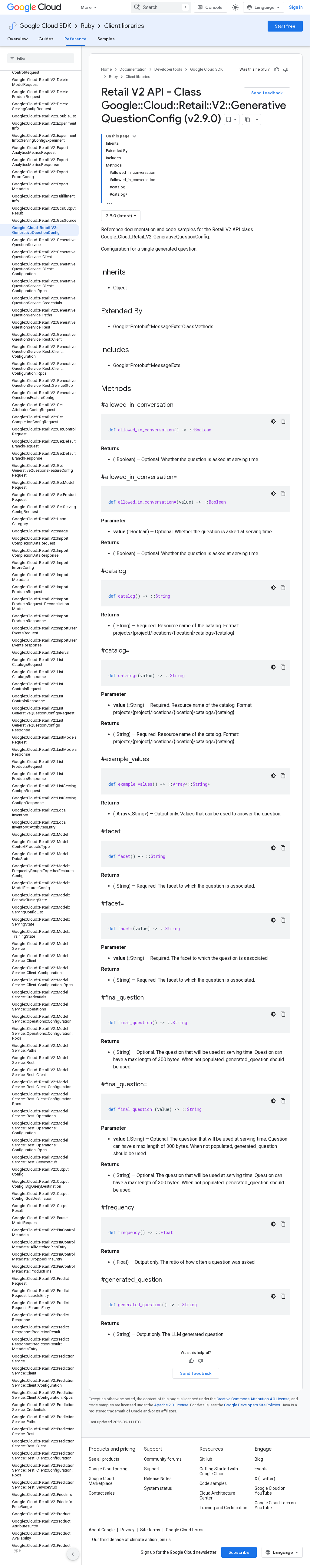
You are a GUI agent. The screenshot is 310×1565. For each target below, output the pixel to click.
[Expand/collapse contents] (134, 136)
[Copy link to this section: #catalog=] (135, 651)
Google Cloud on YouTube (270, 1491)
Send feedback (267, 93)
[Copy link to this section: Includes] (135, 350)
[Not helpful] (285, 69)
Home (106, 69)
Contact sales (102, 1493)
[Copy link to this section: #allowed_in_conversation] (179, 405)
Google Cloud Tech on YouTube (275, 1505)
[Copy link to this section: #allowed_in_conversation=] (183, 477)
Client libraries (124, 26)
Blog (259, 1459)
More (86, 7)
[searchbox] (40, 58)
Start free (285, 26)
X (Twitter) (265, 1478)
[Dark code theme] (273, 421)
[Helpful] (276, 69)
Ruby (87, 26)
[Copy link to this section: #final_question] (150, 998)
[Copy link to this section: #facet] (126, 831)
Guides (46, 39)
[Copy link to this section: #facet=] (130, 904)
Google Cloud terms (184, 1529)
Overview (17, 39)
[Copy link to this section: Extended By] (148, 311)
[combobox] (161, 7)
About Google (102, 1529)
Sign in (296, 7)
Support (152, 1468)
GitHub (206, 1459)
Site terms (150, 1529)
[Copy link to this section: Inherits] (132, 272)
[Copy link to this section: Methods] (139, 389)
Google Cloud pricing (108, 1468)
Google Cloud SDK (45, 26)
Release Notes (158, 1478)
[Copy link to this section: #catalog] (132, 571)
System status (158, 1488)
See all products (104, 1459)
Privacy (127, 1529)
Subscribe (239, 1552)
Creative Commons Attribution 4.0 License (252, 1399)
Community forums (163, 1459)
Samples (106, 39)
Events (261, 1468)
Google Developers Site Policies (252, 1405)
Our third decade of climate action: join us (131, 1539)
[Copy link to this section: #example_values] (155, 759)
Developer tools (168, 69)
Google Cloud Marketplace (101, 1481)
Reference (75, 39)
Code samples (213, 1483)
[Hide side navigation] (73, 1554)
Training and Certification (223, 1507)
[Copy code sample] (283, 421)
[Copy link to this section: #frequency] (140, 1208)
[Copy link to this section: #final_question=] (153, 1084)
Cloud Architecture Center (217, 1495)
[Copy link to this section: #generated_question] (168, 1280)
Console (214, 7)
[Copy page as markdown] (247, 119)
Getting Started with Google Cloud (219, 1471)
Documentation (133, 69)
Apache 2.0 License (171, 1405)
